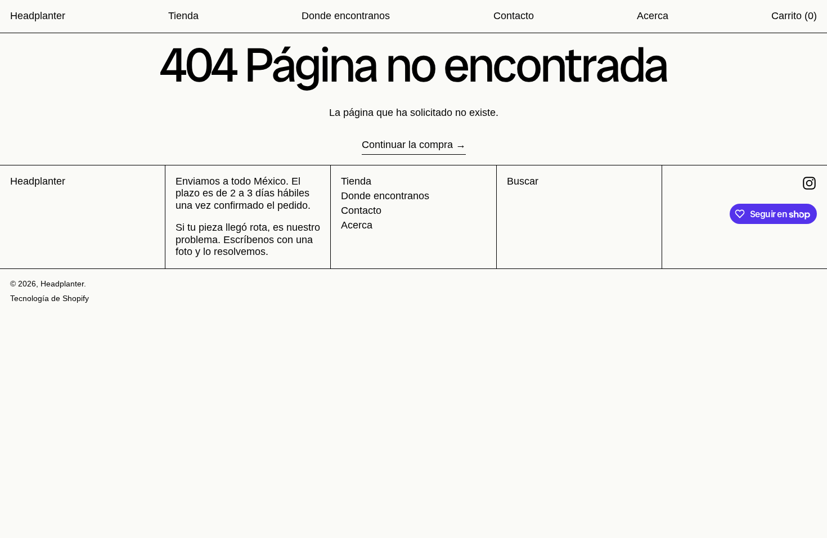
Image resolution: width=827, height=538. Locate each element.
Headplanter (37, 15)
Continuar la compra (407, 144)
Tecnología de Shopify (49, 298)
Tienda (356, 181)
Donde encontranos (385, 195)
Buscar (522, 181)
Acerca (356, 225)
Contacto (361, 210)
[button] (794, 16)
